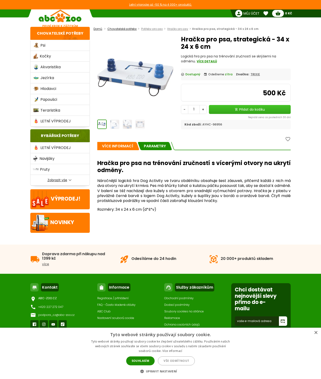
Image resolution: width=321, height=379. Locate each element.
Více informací (172, 351)
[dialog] (160, 353)
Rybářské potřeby (60, 135)
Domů (98, 29)
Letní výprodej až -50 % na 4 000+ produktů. (160, 5)
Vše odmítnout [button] (176, 361)
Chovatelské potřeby (60, 33)
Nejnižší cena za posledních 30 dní (269, 117)
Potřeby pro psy (152, 29)
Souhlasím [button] (140, 361)
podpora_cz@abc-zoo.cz (56, 315)
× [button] (315, 333)
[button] (160, 371)
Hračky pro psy (177, 29)
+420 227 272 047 (50, 307)
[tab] (117, 146)
